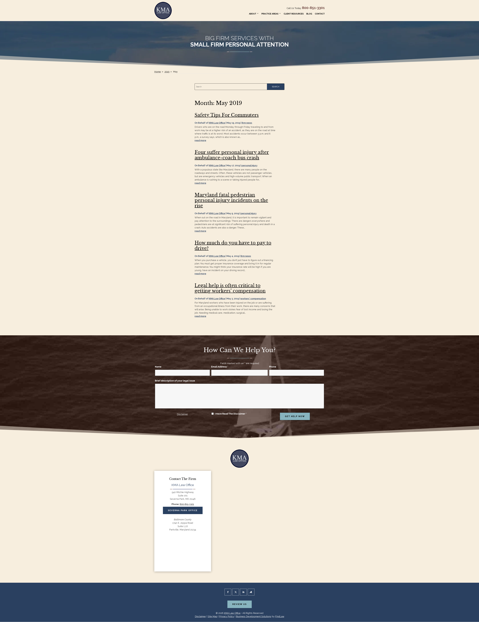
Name (158, 366)
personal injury (249, 165)
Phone (272, 366)
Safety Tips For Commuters (227, 115)
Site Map (212, 616)
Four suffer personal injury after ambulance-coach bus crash (232, 154)
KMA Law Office (217, 123)
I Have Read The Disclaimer (231, 414)
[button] (476, 603)
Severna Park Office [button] (183, 510)
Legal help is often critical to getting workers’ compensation (230, 288)
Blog (309, 14)
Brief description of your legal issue (175, 380)
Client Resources (294, 14)
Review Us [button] (239, 604)
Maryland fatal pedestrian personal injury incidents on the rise (231, 200)
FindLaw (279, 616)
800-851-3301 (313, 8)
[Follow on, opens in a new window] (251, 592)
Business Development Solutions (253, 616)
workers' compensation (253, 298)
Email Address (219, 366)
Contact (320, 14)
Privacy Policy (226, 616)
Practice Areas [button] (269, 14)
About (252, 14)
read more (200, 140)
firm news (247, 123)
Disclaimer (182, 414)
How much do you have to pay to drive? (233, 245)
